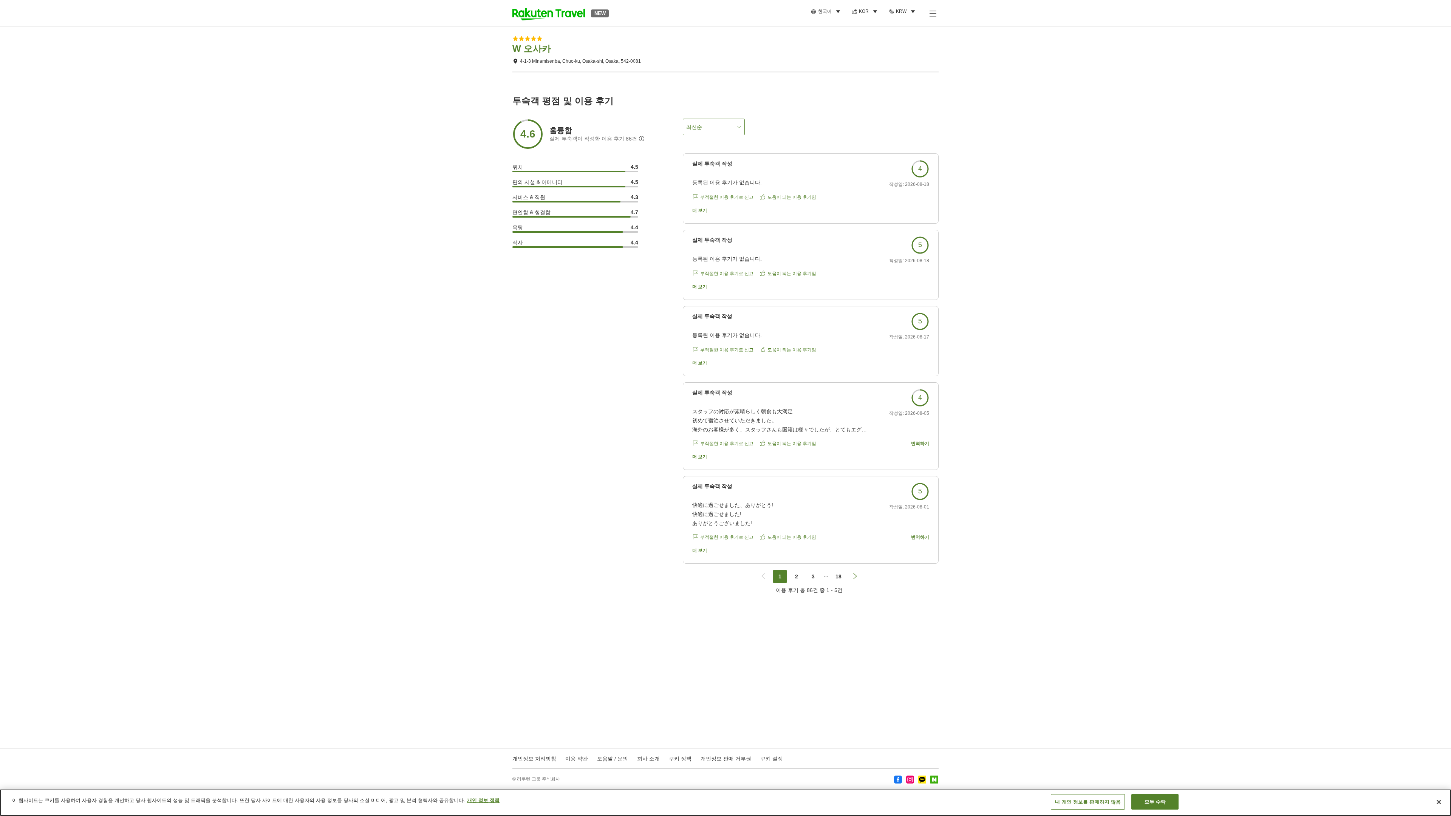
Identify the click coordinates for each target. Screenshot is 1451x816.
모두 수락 (1155, 802)
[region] (725, 802)
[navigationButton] (763, 576)
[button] (548, 13)
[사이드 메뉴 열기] (933, 13)
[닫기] (1439, 802)
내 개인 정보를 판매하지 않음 (1088, 802)
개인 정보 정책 (483, 800)
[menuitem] (827, 11)
